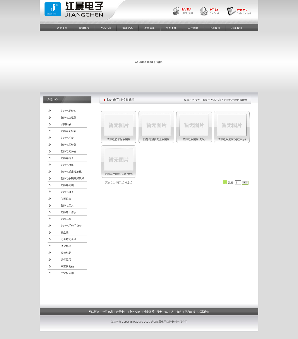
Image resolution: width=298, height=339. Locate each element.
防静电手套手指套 (71, 225)
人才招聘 (193, 27)
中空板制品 (67, 266)
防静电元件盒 (68, 151)
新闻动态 (127, 27)
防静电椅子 (67, 158)
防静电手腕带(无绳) (194, 139)
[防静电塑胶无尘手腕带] (156, 134)
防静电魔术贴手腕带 (118, 139)
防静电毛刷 (67, 185)
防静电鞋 (66, 219)
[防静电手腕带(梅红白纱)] (232, 134)
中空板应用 (67, 273)
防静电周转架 (68, 144)
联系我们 (236, 27)
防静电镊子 (67, 191)
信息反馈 (215, 27)
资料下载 (171, 27)
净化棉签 (66, 246)
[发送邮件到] (213, 10)
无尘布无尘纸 (68, 239)
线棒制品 (66, 252)
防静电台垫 (67, 164)
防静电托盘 (67, 137)
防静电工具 (67, 205)
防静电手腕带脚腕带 (72, 178)
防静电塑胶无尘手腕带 (156, 139)
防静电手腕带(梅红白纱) (232, 139)
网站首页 (62, 27)
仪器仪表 (66, 198)
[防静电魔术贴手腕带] (118, 134)
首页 (205, 99)
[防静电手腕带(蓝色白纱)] (118, 169)
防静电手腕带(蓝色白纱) (119, 174)
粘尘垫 (65, 232)
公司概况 (84, 27)
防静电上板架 (68, 117)
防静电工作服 (68, 212)
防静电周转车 (68, 110)
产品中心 (106, 27)
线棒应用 (66, 259)
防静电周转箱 (68, 131)
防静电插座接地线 (71, 171)
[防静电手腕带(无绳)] (194, 134)
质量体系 (149, 27)
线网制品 (66, 124)
